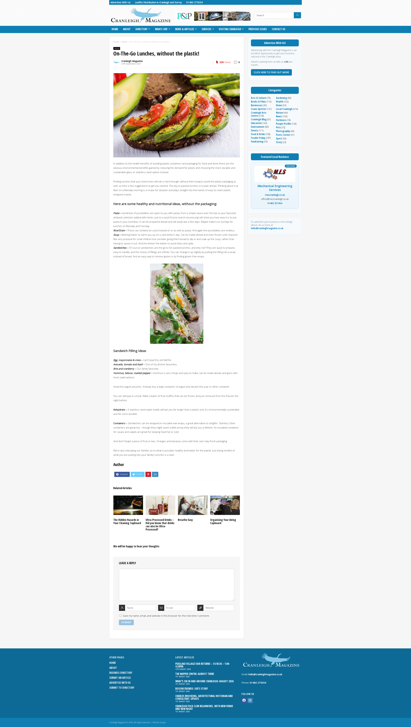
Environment (257, 126)
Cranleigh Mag (259, 119)
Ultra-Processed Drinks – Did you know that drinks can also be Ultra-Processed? (160, 524)
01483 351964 (274, 203)
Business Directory (120, 673)
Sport (279, 138)
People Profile (283, 123)
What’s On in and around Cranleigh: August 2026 (204, 681)
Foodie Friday (258, 138)
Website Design (159, 722)
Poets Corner (283, 135)
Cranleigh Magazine (132, 61)
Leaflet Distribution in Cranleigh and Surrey (158, 2)
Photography (283, 131)
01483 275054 (194, 2)
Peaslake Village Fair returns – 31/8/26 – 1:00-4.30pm (202, 665)
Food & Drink (258, 134)
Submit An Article (120, 678)
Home (115, 29)
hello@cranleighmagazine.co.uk (267, 228)
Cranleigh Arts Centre (258, 114)
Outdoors (281, 120)
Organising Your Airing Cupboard (223, 521)
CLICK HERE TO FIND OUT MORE (271, 72)
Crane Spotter (258, 109)
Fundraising (257, 141)
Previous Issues (258, 29)
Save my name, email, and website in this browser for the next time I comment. (166, 615)
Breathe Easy (185, 520)
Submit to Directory (121, 687)
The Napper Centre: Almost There (194, 674)
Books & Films (258, 101)
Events (254, 130)
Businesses (256, 105)
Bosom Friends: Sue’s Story (191, 688)
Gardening (281, 98)
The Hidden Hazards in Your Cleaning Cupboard (127, 521)
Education (256, 123)
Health (279, 101)
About (127, 29)
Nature (280, 112)
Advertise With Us (120, 2)
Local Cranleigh (284, 109)
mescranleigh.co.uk (275, 194)
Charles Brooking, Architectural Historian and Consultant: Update (204, 697)
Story (279, 142)
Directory (141, 29)
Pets (278, 127)
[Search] (297, 15)
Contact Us (278, 29)
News (279, 116)
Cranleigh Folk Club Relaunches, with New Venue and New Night (204, 707)
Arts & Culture (258, 98)
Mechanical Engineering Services (275, 188)
